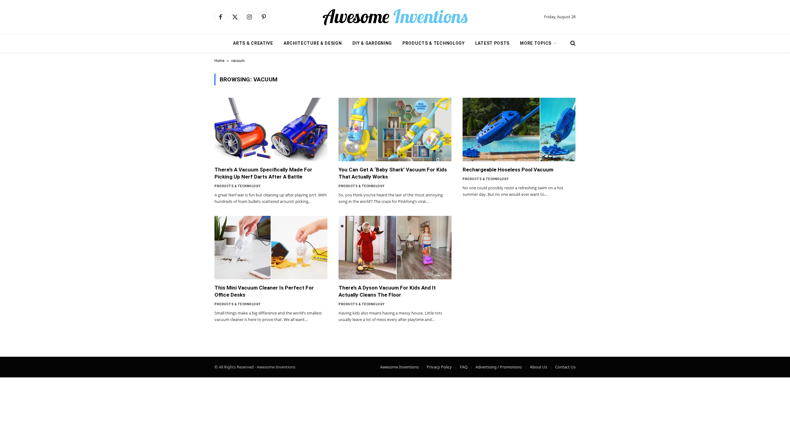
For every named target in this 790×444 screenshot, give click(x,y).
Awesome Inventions (399, 367)
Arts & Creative (253, 43)
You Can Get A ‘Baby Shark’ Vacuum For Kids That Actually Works (393, 173)
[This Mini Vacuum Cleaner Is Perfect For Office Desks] (270, 247)
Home (219, 61)
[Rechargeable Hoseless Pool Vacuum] (519, 129)
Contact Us (565, 367)
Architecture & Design (313, 43)
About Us (538, 367)
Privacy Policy (439, 367)
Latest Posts (492, 43)
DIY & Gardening (372, 43)
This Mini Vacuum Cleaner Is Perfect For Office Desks (264, 291)
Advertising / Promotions (499, 367)
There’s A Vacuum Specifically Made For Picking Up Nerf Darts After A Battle (263, 173)
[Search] (572, 43)
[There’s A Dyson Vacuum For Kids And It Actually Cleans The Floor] (395, 247)
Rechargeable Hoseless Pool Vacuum (508, 169)
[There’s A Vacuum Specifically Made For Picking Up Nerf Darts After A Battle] (270, 129)
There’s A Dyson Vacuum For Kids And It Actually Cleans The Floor (387, 291)
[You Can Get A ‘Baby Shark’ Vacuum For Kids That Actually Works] (395, 129)
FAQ (464, 367)
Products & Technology (433, 43)
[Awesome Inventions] (395, 17)
